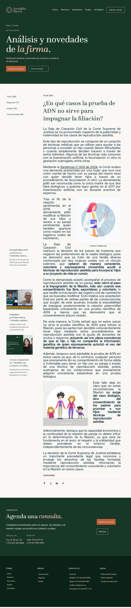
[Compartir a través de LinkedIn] (57, 483)
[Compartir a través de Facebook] (44, 483)
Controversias (49, 475)
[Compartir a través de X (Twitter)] (50, 483)
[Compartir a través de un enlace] (63, 483)
